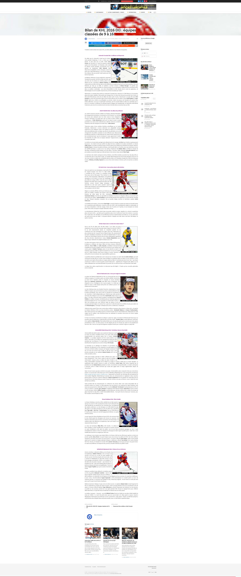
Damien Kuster (89, 554)
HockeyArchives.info (127, 1)
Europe (143, 12)
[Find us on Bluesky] (139, 1)
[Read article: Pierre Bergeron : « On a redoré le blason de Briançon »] (144, 67)
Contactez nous (104, 1)
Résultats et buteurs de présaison (152, 86)
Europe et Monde (90, 537)
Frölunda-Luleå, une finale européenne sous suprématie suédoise (150, 116)
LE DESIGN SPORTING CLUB (115, 573)
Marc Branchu (92, 38)
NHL (150, 12)
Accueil (89, 12)
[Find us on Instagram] (144, 1)
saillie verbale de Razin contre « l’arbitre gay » (96, 374)
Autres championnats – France (116, 12)
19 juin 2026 (133, 557)
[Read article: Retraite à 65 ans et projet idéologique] (111, 533)
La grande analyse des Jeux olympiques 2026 (150, 104)
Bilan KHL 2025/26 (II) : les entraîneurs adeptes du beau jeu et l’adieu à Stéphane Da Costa (129, 542)
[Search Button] (98, 1)
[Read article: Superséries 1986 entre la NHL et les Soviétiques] (93, 533)
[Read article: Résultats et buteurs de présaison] (144, 87)
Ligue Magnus (99, 12)
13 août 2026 (96, 554)
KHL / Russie (108, 15)
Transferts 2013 (145, 98)
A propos (109, 1)
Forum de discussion (115, 1)
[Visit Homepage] (89, 6)
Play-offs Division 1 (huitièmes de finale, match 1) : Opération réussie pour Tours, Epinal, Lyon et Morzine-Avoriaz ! (150, 124)
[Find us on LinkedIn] (142, 1)
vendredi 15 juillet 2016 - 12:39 (103, 38)
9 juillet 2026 (115, 554)
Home (86, 15)
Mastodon (154, 568)
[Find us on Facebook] (141, 1)
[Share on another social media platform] (136, 45)
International (132, 12)
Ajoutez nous (148, 43)
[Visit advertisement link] (133, 7)
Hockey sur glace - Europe (100, 15)
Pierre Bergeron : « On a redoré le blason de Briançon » (152, 67)
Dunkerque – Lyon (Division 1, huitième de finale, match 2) (150, 110)
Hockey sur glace (91, 15)
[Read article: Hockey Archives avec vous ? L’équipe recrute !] (144, 77)
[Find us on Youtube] (146, 1)
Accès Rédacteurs (153, 1)
